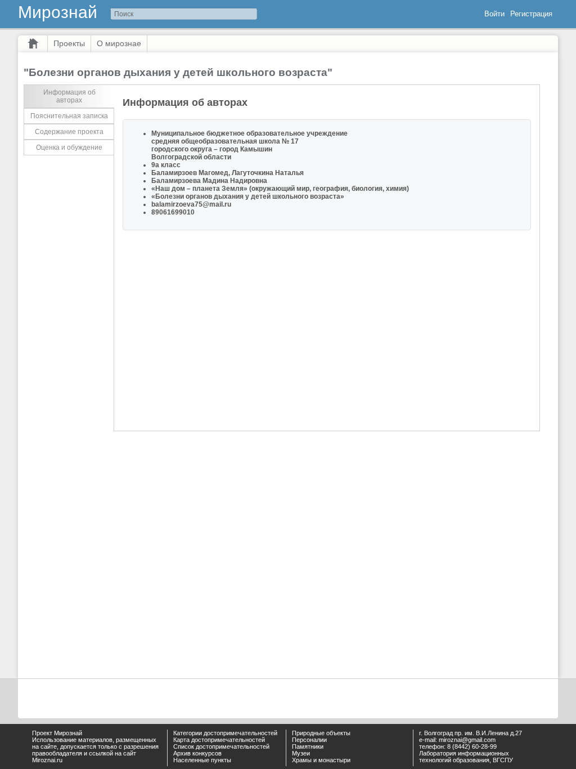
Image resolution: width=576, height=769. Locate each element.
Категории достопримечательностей (225, 733)
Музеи (301, 753)
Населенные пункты (202, 760)
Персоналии (309, 739)
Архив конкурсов (197, 753)
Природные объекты (321, 733)
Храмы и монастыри (321, 760)
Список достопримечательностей (221, 746)
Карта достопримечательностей (219, 739)
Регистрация (531, 14)
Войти (494, 14)
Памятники (307, 746)
